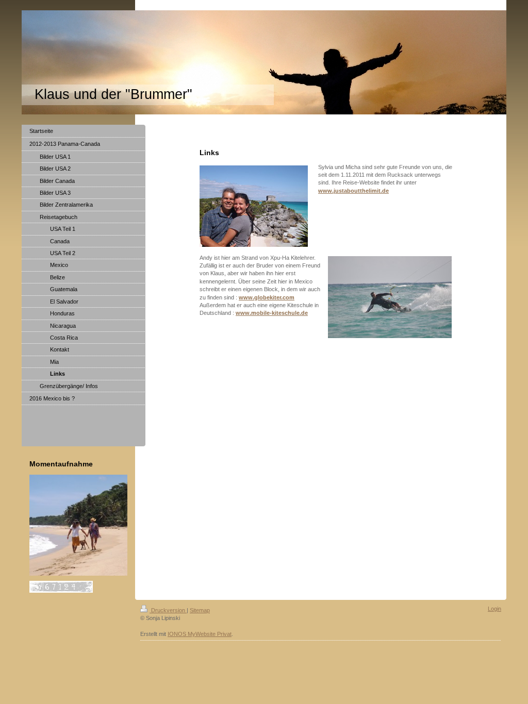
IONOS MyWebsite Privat (200, 634)
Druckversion (168, 610)
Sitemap (200, 610)
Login (494, 609)
